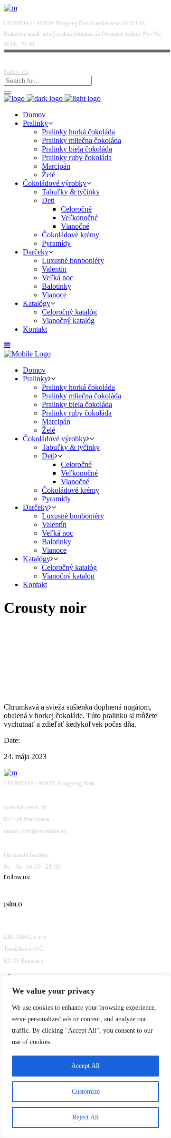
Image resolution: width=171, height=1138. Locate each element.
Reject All (85, 1117)
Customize (86, 1091)
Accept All (85, 1065)
